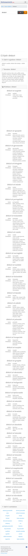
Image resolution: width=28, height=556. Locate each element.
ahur (7, 513)
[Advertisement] (14, 33)
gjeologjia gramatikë (7, 526)
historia (20, 526)
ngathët (8, 534)
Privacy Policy (4, 553)
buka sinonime (20, 518)
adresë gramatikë (20, 510)
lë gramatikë (20, 528)
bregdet (8, 515)
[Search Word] (25, 12)
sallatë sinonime (8, 536)
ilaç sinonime (7, 528)
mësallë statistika (20, 531)
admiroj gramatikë (7, 510)
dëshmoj (7, 523)
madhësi (7, 531)
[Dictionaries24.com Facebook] (26, 547)
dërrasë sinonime (7, 521)
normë (20, 534)
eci (20, 523)
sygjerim (7, 539)
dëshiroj (20, 521)
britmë (7, 518)
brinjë (20, 515)
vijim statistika (20, 539)
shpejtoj (20, 536)
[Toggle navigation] (25, 2)
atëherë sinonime (20, 513)
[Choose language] (21, 12)
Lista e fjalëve (8, 6)
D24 (2, 6)
